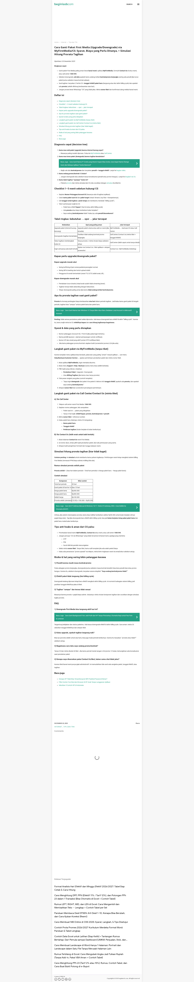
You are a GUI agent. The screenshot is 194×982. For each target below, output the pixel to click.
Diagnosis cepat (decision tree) (69, 101)
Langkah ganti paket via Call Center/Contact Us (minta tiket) (80, 123)
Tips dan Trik (69, 727)
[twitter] (59, 979)
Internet (58, 727)
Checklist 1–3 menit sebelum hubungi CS (73, 104)
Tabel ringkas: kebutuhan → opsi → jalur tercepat (76, 107)
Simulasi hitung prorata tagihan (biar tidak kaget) (76, 126)
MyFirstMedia (95, 153)
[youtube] (62, 979)
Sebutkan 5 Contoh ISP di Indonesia (71, 685)
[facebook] (55, 979)
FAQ (60, 136)
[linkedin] (69, 979)
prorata (69, 183)
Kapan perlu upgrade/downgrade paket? (73, 110)
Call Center (108, 153)
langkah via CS (130, 177)
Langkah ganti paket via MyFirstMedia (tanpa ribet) (77, 120)
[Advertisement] (97, 23)
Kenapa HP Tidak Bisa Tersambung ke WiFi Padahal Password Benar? (83, 679)
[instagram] (66, 979)
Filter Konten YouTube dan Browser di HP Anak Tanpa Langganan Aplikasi (84, 682)
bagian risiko (121, 170)
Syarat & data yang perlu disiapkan (71, 117)
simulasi (109, 183)
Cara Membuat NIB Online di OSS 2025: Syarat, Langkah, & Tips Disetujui (91, 922)
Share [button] (138, 723)
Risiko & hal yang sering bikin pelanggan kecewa (75, 132)
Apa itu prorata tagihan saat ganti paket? (73, 114)
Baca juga (62, 139)
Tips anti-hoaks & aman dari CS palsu (72, 129)
